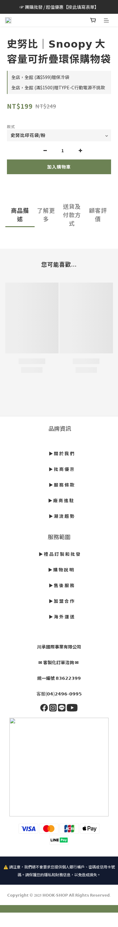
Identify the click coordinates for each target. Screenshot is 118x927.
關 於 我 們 (64, 453)
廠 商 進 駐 (63, 500)
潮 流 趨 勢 (64, 516)
